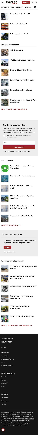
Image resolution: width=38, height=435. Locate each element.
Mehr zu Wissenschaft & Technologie (15, 325)
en (36, 2)
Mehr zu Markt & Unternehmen (13, 109)
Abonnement (7, 338)
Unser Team (4, 377)
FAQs (2, 386)
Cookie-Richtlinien (21, 425)
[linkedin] (3, 429)
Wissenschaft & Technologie (12, 261)
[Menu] (2, 2)
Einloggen (7, 247)
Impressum (4, 356)
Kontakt (3, 347)
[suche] (35, 7)
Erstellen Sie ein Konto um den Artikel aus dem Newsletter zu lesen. (18, 137)
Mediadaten (4, 401)
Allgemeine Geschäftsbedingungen (19, 423)
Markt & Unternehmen (10, 45)
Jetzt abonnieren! (19, 147)
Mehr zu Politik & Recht (10, 225)
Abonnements (5, 397)
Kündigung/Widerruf (7, 365)
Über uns (3, 380)
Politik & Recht (7, 160)
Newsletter (6, 342)
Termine (3, 404)
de (32, 2)
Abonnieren (26, 2)
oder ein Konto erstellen (9, 252)
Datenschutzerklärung (7, 359)
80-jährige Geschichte (28, 418)
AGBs (3, 362)
